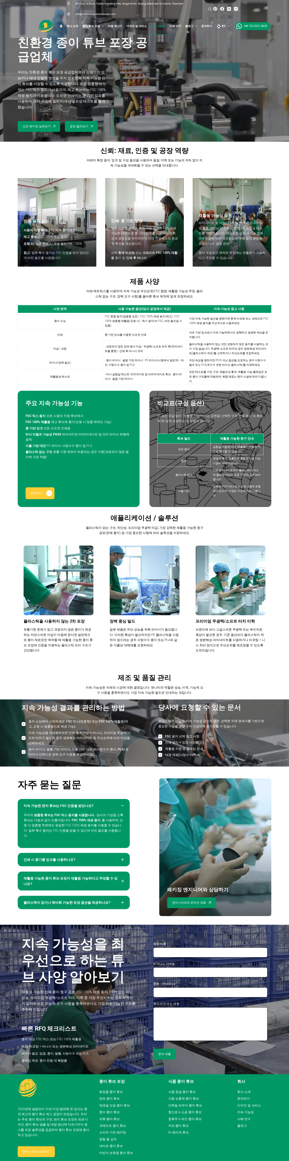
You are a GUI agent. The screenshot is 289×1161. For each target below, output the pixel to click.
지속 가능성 (158, 26)
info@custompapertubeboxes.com (95, 14)
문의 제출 (164, 1054)
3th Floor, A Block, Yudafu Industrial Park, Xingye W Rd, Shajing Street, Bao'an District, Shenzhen (129, 3)
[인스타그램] (236, 9)
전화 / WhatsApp (164, 984)
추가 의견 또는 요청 (166, 1004)
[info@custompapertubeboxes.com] (68, 14)
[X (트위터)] (229, 9)
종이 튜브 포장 (91, 26)
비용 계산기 (115, 26)
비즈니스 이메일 (164, 964)
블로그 (189, 26)
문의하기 (206, 26)
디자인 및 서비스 (136, 26)
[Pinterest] (215, 9)
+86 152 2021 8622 (255, 26)
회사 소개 (72, 26)
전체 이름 (159, 944)
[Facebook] (222, 9)
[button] (74, 805)
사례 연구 (175, 26)
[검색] (209, 8)
